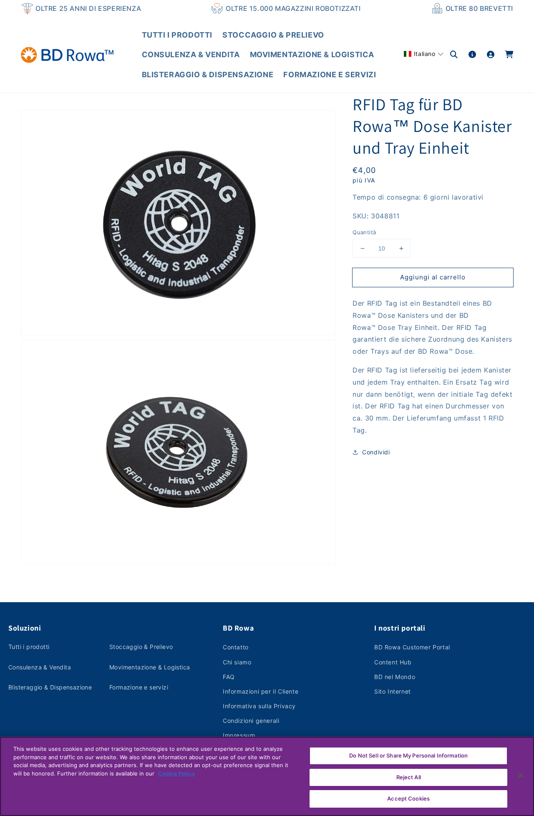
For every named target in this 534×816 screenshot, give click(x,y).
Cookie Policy (176, 773)
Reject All (408, 777)
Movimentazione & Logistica (149, 667)
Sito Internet (392, 691)
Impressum (239, 735)
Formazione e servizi (138, 687)
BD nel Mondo (394, 676)
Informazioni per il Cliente (260, 691)
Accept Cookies (408, 798)
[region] (267, 776)
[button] (424, 53)
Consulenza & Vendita (39, 667)
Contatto (236, 647)
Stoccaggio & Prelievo (141, 646)
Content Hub (393, 662)
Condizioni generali (251, 720)
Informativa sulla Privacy (259, 706)
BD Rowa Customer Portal (412, 647)
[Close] (520, 775)
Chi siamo (237, 662)
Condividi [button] (376, 452)
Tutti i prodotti (28, 646)
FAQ (229, 676)
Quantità (364, 232)
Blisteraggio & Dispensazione (50, 687)
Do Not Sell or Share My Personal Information (408, 755)
